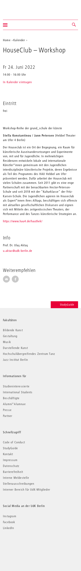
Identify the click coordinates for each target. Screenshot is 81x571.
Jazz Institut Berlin (15, 360)
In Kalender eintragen (17, 82)
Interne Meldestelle (16, 478)
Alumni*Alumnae (14, 404)
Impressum (10, 460)
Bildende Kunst (13, 330)
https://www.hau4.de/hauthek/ (22, 221)
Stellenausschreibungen (18, 483)
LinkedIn (8, 528)
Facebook (9, 522)
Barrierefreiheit (13, 472)
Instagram (9, 516)
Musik (7, 342)
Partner (7, 416)
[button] (74, 25)
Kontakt (8, 454)
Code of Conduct (14, 442)
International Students (17, 392)
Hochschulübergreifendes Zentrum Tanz (29, 354)
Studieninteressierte (16, 386)
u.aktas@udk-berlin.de (17, 251)
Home (7, 40)
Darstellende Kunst (15, 348)
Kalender (19, 40)
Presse (7, 410)
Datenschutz (11, 466)
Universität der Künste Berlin (18, 7)
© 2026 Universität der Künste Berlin (23, 544)
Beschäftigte (11, 398)
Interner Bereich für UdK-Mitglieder (26, 489)
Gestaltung (10, 336)
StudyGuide (67, 304)
